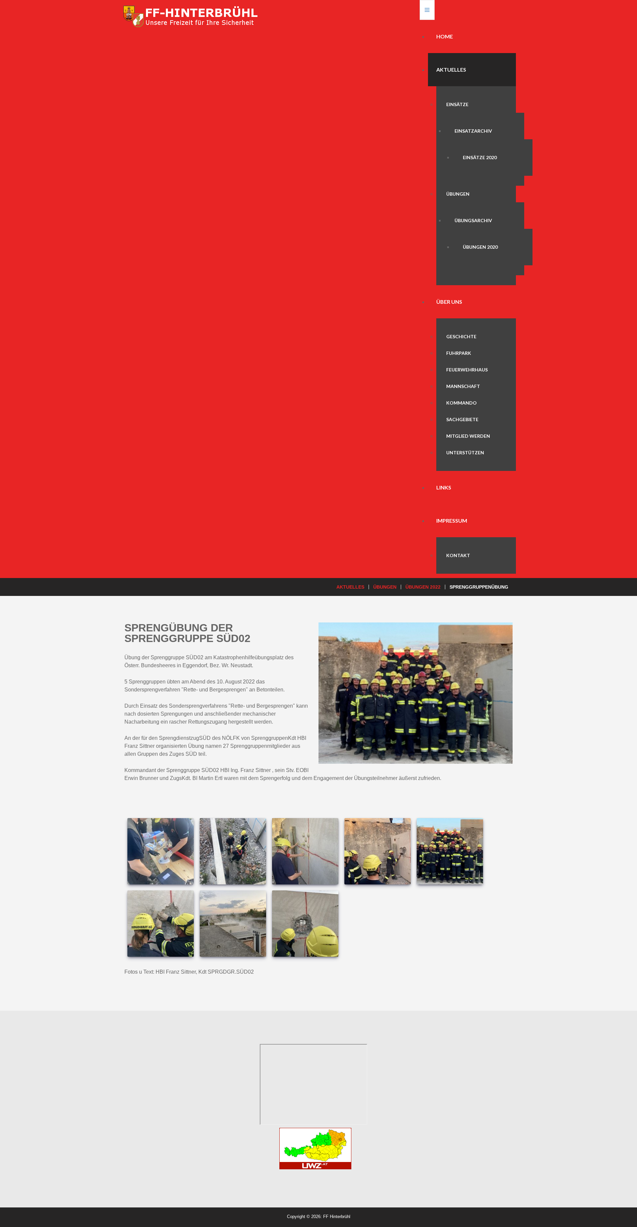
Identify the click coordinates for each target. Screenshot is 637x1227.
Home (444, 36)
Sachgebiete (462, 419)
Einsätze (457, 104)
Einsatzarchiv (473, 131)
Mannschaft (463, 386)
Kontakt (458, 555)
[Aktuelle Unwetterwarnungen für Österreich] (315, 1147)
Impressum (451, 520)
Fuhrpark (458, 353)
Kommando (461, 403)
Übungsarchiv (473, 220)
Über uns (449, 301)
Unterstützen (465, 452)
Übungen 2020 (480, 247)
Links (443, 487)
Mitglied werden (468, 436)
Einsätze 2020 (480, 157)
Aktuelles (451, 69)
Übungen (457, 194)
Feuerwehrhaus (467, 369)
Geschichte (461, 336)
